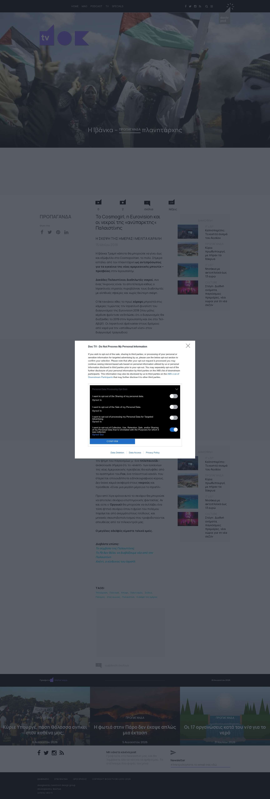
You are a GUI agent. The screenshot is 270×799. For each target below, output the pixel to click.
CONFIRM (112, 441)
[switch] (174, 396)
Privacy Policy (153, 452)
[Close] (189, 347)
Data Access (135, 452)
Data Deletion (117, 452)
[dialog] (135, 399)
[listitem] (135, 389)
